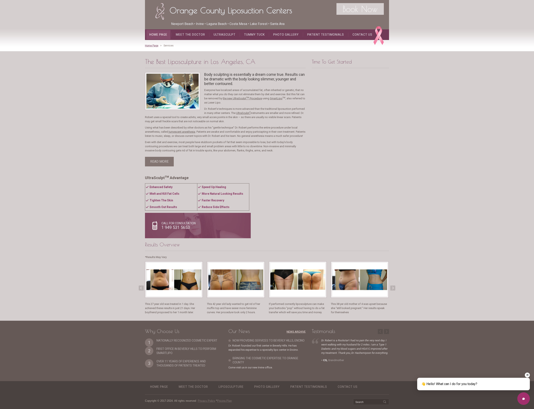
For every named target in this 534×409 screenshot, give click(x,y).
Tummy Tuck (254, 34)
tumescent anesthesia (181, 131)
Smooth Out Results (163, 207)
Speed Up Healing (214, 187)
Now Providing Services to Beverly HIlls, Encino (269, 340)
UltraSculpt (225, 34)
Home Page (158, 34)
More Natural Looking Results (222, 193)
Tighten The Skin (161, 200)
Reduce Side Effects (215, 207)
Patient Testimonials (325, 34)
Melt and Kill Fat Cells (164, 193)
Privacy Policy (206, 400)
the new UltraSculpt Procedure (242, 98)
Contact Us (362, 34)
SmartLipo (276, 98)
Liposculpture (231, 386)
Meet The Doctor (190, 34)
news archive (296, 331)
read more (159, 161)
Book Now (360, 9)
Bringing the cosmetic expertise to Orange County (265, 360)
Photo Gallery (286, 34)
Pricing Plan (224, 400)
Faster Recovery (213, 200)
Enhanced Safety (161, 187)
